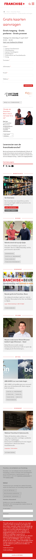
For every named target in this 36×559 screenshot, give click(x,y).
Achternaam (6, 66)
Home (4, 12)
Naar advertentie (10, 207)
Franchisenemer (9, 50)
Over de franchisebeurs (10, 13)
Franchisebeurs (10, 259)
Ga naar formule (10, 210)
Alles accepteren (17, 555)
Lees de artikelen (9, 490)
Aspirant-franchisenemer (12, 48)
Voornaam (6, 60)
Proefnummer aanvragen (11, 493)
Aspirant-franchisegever (11, 52)
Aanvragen (28, 85)
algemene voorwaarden (23, 476)
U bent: (5, 46)
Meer (8, 12)
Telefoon (5, 79)
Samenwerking (9, 253)
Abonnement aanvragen (11, 496)
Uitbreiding (10, 394)
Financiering (10, 397)
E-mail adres (6, 508)
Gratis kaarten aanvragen (25, 13)
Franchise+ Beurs (15, 12)
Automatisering (10, 452)
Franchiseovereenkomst (12, 262)
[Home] (15, 4)
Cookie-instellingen (8, 550)
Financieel (18, 394)
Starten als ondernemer (12, 256)
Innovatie (19, 397)
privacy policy (9, 477)
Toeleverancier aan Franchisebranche (15, 55)
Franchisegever (9, 53)
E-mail (5, 73)
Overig (7, 57)
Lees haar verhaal (7, 135)
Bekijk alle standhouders (12, 102)
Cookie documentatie (8, 547)
